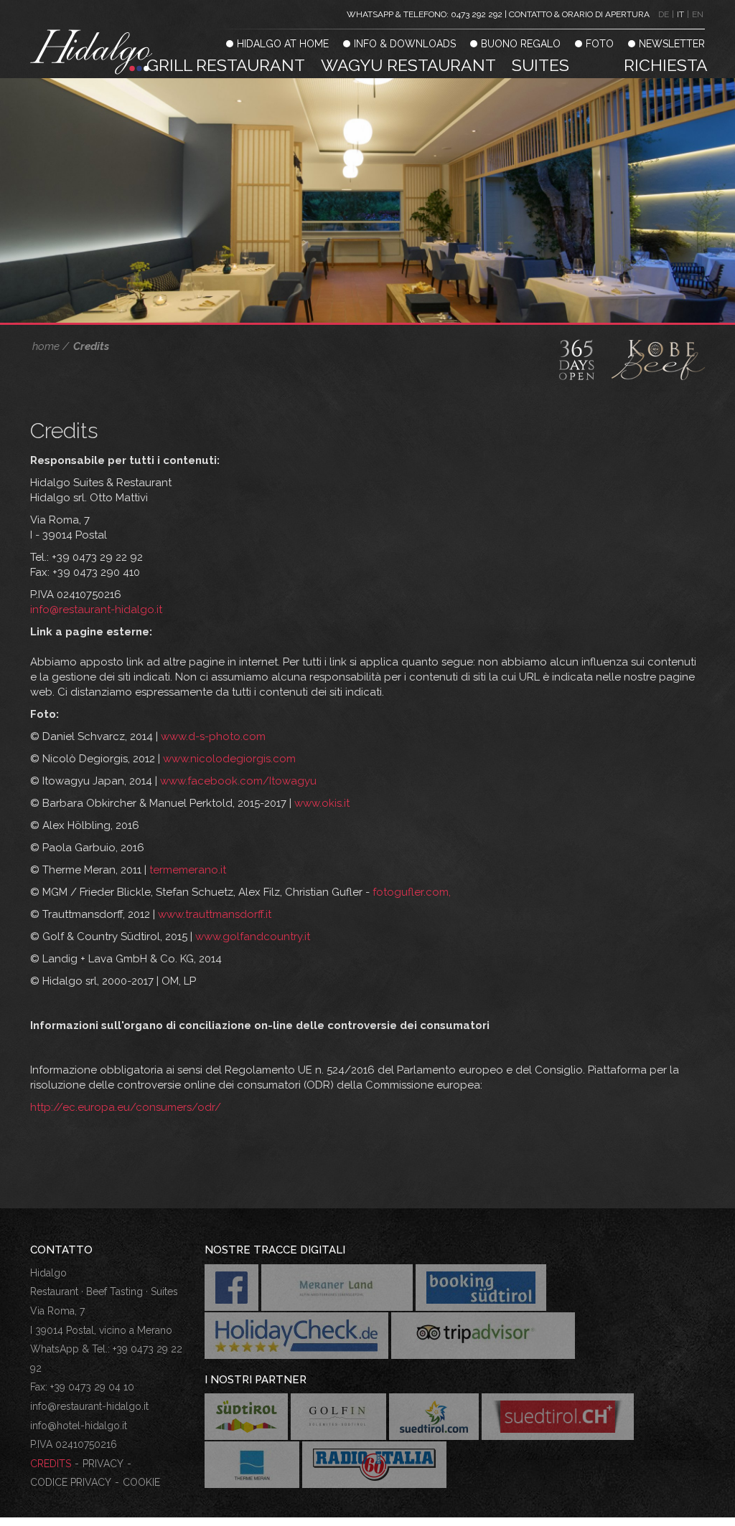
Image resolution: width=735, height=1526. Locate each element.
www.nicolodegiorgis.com (229, 758)
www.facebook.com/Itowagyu (238, 780)
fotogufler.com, (412, 892)
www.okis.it (322, 803)
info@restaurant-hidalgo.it (96, 609)
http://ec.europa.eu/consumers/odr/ (125, 1107)
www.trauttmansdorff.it (214, 914)
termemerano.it (187, 869)
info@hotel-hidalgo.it (78, 1425)
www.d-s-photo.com (213, 736)
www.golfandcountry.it (252, 936)
